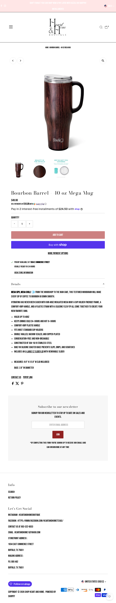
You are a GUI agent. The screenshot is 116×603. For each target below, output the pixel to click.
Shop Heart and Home (34, 591)
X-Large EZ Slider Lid (34, 351)
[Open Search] (101, 27)
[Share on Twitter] (17, 384)
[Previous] (13, 60)
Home (47, 47)
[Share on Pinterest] (22, 384)
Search (11, 492)
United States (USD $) (94, 581)
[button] (58, 204)
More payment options (58, 253)
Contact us (16, 377)
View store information (23, 273)
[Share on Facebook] (13, 384)
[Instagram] (5, 6)
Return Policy (14, 497)
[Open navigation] (11, 27)
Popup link (27, 377)
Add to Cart (58, 234)
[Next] (20, 60)
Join (58, 434)
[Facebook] (1, 6)
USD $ (110, 6)
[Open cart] (106, 27)
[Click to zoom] (103, 60)
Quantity (15, 217)
